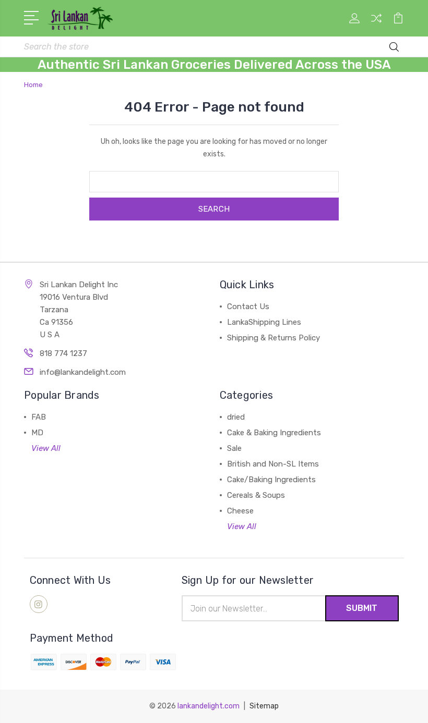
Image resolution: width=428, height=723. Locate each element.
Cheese (240, 511)
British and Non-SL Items (273, 464)
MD (37, 432)
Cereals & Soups (256, 495)
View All (46, 448)
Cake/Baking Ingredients (271, 479)
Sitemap (264, 706)
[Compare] (376, 24)
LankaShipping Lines (264, 322)
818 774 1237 (63, 353)
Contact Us (248, 306)
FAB (38, 417)
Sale (234, 448)
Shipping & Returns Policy (273, 337)
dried (236, 417)
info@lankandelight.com (83, 372)
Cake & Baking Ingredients (274, 432)
